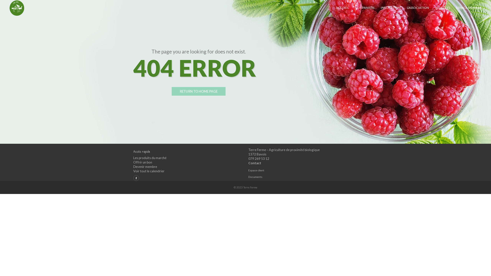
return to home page (198, 91)
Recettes (442, 7)
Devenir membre (145, 167)
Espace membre (468, 7)
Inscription (391, 7)
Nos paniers (365, 7)
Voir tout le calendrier (149, 171)
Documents (255, 176)
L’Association (418, 7)
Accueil (342, 7)
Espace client (256, 170)
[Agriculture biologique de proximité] (17, 8)
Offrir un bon (142, 162)
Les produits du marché (149, 158)
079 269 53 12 (258, 159)
